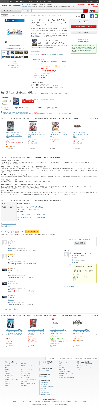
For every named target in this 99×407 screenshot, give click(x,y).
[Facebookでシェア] (92, 17)
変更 (74, 6)
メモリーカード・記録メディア (28, 379)
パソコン (7, 377)
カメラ (22, 367)
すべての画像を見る (13, 65)
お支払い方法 (44, 384)
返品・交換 (61, 367)
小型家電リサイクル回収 (64, 371)
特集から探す (44, 376)
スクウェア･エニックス (47, 73)
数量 (80, 21)
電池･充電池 (24, 381)
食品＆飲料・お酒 (9, 365)
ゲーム (33, 84)
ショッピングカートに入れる (83, 26)
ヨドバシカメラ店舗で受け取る (84, 363)
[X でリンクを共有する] (83, 17)
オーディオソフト (25, 377)
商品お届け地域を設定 (28, 6)
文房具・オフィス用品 (10, 383)
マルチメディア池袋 (86, 48)
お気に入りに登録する (83, 32)
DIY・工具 (23, 363)
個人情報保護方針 (46, 401)
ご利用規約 (37, 401)
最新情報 (61, 54)
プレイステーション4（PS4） (50, 86)
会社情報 (75, 401)
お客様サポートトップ (18, 401)
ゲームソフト (34, 87)
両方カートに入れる (28, 102)
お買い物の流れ (44, 382)
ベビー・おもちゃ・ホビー (11, 363)
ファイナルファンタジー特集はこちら (43, 47)
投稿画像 (54, 54)
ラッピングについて (82, 365)
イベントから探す (45, 370)
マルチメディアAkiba (77, 45)
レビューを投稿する (32, 231)
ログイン (24, 4)
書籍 (6, 367)
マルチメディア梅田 (87, 45)
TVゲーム (38, 86)
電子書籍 (7, 369)
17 (36, 142)
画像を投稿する (14, 67)
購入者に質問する (80, 243)
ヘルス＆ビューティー (10, 373)
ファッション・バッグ (26, 369)
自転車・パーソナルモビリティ (28, 383)
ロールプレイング (44, 87)
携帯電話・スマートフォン (27, 365)
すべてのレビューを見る (9, 309)
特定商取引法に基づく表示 (58, 401)
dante (9, 277)
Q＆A (44, 54)
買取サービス (62, 369)
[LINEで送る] (96, 17)
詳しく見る (74, 257)
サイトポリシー (29, 401)
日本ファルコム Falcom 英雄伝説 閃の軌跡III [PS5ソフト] (17, 112)
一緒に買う (10, 148)
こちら (54, 4)
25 (58, 343)
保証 (60, 365)
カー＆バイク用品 (25, 373)
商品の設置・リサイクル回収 (47, 386)
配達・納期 (43, 388)
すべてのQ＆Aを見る (70, 286)
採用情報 (69, 401)
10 (14, 146)
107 (81, 340)
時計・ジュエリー (25, 371)
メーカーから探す (45, 363)
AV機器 (6, 381)
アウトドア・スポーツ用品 (11, 379)
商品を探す (43, 390)
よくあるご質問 (82, 401)
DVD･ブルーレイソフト (27, 375)
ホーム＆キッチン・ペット (11, 375)
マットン (74, 262)
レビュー (35, 54)
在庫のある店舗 (82, 39)
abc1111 (10, 250)
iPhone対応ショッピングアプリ (48, 394)
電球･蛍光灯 (24, 385)
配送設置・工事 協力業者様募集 (66, 377)
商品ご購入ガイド (45, 392)
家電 (6, 371)
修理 (60, 363)
